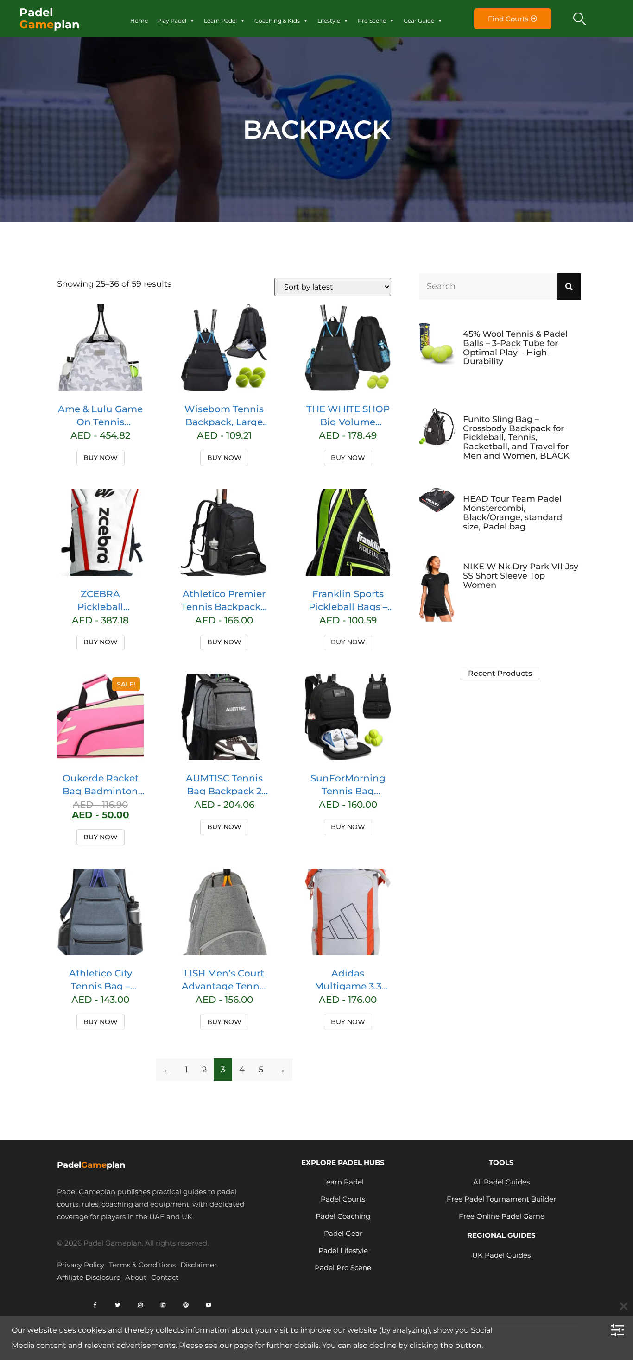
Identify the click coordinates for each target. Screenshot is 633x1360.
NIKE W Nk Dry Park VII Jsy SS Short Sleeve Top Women (520, 575)
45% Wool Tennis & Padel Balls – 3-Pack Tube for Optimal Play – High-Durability (515, 347)
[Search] (569, 286)
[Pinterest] (185, 1304)
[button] (579, 18)
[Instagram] (140, 1304)
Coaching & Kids (277, 20)
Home (139, 20)
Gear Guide (419, 20)
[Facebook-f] (95, 1304)
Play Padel (171, 20)
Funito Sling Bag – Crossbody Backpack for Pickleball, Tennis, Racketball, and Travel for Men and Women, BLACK (516, 437)
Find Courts (508, 18)
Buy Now (100, 457)
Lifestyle (328, 20)
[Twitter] (117, 1304)
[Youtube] (208, 1304)
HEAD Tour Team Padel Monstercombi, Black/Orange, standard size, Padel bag (512, 512)
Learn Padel (220, 20)
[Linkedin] (163, 1304)
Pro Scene (372, 20)
